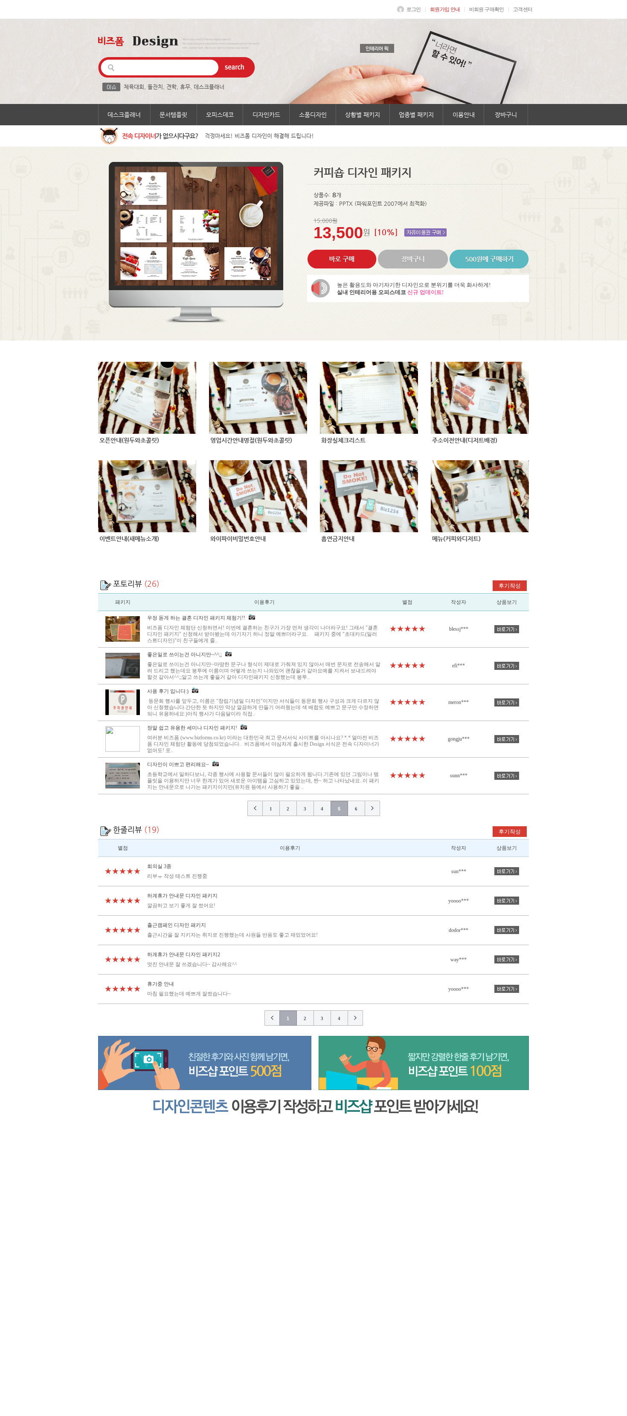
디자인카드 (266, 114)
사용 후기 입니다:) (263, 702)
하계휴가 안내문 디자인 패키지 (182, 896)
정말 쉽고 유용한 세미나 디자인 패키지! (263, 739)
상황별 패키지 (362, 114)
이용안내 (464, 114)
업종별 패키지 (416, 114)
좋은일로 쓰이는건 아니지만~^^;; (263, 666)
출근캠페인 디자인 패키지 (176, 925)
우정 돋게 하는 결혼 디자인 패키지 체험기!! (262, 629)
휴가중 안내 (160, 984)
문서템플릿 (173, 114)
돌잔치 (155, 87)
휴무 (185, 87)
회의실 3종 (159, 866)
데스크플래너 (209, 87)
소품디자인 (313, 114)
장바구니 (506, 114)
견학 (171, 87)
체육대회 (134, 87)
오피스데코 (220, 114)
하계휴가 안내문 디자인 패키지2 (183, 954)
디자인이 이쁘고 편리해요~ (263, 775)
